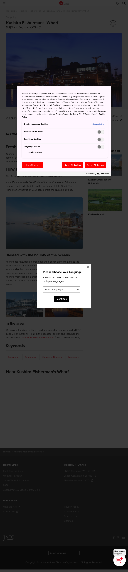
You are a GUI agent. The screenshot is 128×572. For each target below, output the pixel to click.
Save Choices (32, 165)
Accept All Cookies (95, 165)
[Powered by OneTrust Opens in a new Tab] (97, 174)
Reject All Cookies (73, 165)
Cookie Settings (35, 152)
